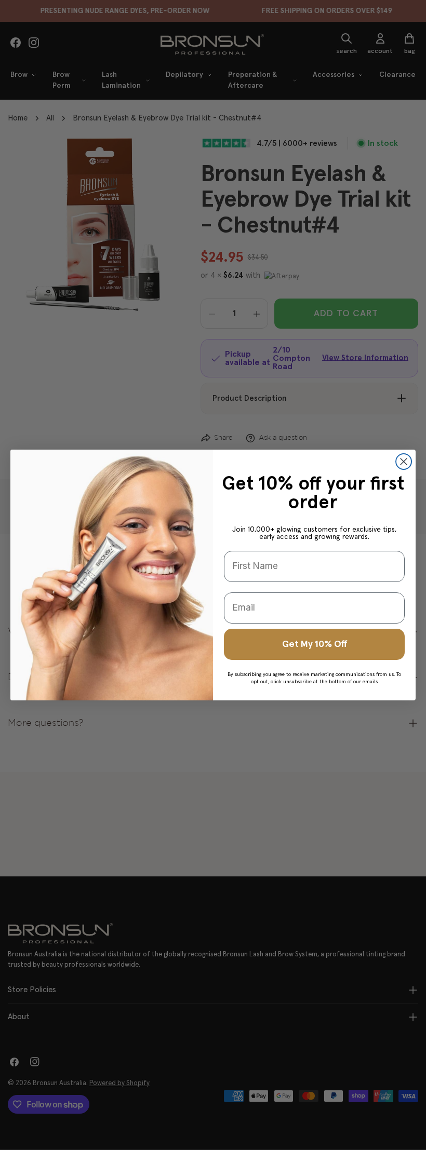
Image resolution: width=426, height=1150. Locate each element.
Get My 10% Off (314, 644)
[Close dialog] (403, 461)
